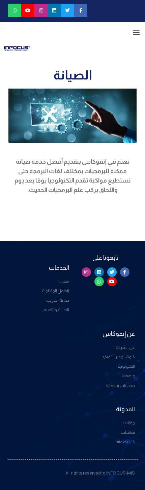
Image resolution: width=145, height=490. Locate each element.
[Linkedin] (54, 10)
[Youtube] (27, 10)
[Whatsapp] (14, 10)
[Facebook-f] (80, 10)
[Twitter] (67, 10)
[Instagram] (41, 10)
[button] (136, 32)
